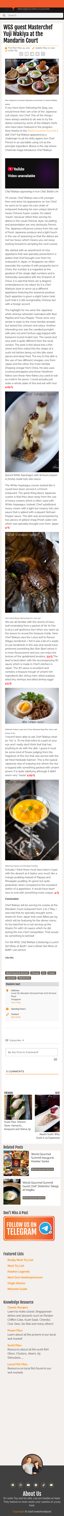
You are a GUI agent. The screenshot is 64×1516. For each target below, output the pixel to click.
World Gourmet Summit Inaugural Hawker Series (42, 1158)
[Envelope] (51, 1485)
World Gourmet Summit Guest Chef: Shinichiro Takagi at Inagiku (40, 1186)
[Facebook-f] (12, 1485)
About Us (32, 1493)
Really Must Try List (20, 1260)
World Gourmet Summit (41, 130)
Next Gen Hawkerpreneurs (25, 1277)
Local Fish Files (17, 1364)
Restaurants (24, 978)
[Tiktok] (43, 1485)
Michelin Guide (17, 1289)
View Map (16, 1002)
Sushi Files (15, 1345)
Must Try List (16, 1265)
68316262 (16, 1017)
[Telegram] (35, 1485)
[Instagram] (20, 1485)
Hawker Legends (19, 1271)
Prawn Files (15, 1330)
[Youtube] (28, 1485)
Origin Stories (16, 1283)
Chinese (35, 973)
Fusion (51, 973)
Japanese (10, 978)
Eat (43, 973)
